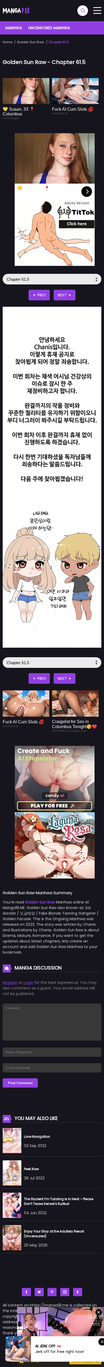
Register (10, 982)
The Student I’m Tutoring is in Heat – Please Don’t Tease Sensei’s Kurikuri (58, 1201)
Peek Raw (31, 1169)
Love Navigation (37, 1136)
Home (7, 42)
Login (28, 982)
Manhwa (13, 28)
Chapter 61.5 (59, 42)
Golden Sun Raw (30, 42)
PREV (41, 295)
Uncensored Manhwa (49, 28)
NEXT (63, 295)
